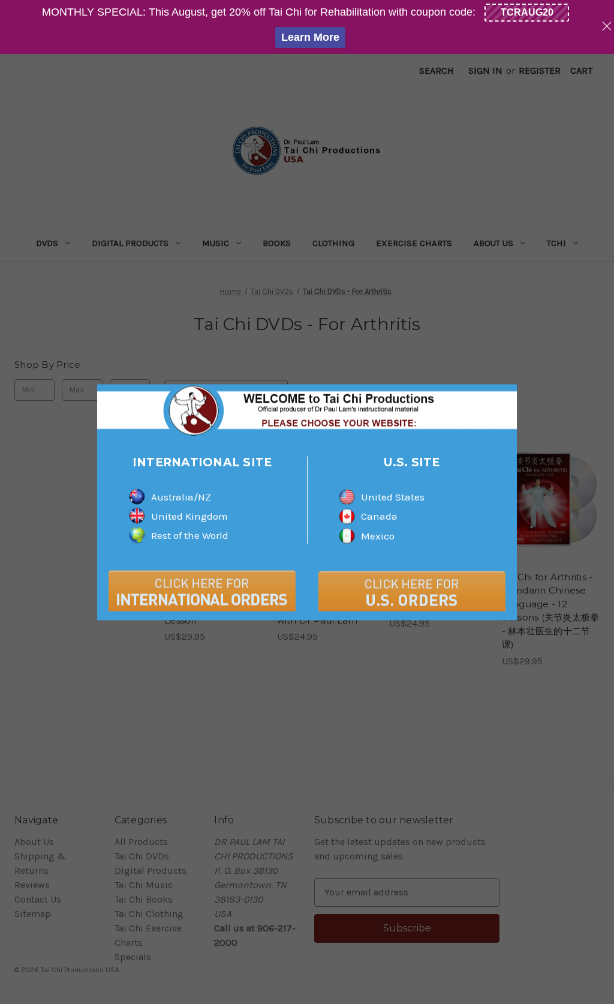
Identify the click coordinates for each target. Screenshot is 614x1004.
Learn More (310, 37)
